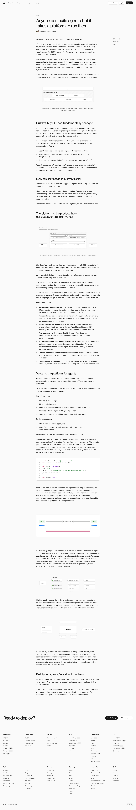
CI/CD (27, 738)
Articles (27, 783)
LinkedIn (115, 775)
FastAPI (93, 756)
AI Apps (5, 770)
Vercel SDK (116, 738)
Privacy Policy (95, 770)
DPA (92, 778)
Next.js (93, 740)
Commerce (6, 781)
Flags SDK (116, 743)
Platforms (6, 778)
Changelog (28, 775)
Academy (28, 781)
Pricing (71, 791)
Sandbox (5, 743)
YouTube (115, 778)
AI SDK (5, 738)
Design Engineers (8, 786)
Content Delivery (30, 740)
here (48, 157)
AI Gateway (6, 740)
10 (39, 477)
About (71, 770)
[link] (113, 2)
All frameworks (95, 761)
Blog (37, 15)
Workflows (6, 746)
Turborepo (94, 751)
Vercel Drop (74, 738)
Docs (26, 770)
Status (93, 788)
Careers (71, 773)
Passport (7, 751)
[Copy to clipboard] (96, 461)
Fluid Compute (29, 743)
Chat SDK (117, 746)
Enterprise (72, 788)
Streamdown (117, 751)
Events (71, 778)
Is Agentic (28, 788)
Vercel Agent (73, 740)
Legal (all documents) (97, 783)
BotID (49, 746)
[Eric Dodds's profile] (37, 31)
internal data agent (62, 151)
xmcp (92, 759)
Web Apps (6, 773)
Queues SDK (118, 748)
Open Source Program (75, 786)
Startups (71, 781)
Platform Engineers (8, 783)
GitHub (115, 770)
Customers (50, 770)
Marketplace (51, 773)
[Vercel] (4, 3)
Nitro (92, 748)
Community (28, 786)
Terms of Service (96, 773)
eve (6, 753)
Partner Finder (51, 778)
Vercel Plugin (74, 743)
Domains (71, 748)
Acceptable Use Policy (98, 781)
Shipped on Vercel (74, 783)
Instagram (116, 781)
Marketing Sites (7, 775)
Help (70, 794)
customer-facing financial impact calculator (65, 160)
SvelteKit (93, 746)
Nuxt (92, 743)
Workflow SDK (119, 740)
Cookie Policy (95, 775)
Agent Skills (72, 746)
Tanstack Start (95, 753)
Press (70, 775)
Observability (29, 746)
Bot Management (52, 743)
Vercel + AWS (51, 781)
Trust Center (94, 786)
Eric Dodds (43, 31)
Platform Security (52, 738)
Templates (50, 775)
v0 (70, 751)
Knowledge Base (30, 778)
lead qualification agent (54, 154)
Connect (7, 748)
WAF (48, 740)
